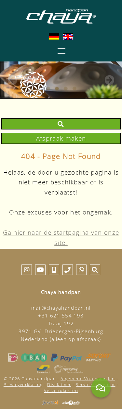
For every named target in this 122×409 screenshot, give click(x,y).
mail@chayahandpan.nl (61, 308)
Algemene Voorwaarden (88, 379)
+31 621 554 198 (61, 316)
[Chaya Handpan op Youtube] (40, 269)
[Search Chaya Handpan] (61, 124)
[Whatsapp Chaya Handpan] (81, 269)
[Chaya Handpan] (60, 16)
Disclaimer (59, 384)
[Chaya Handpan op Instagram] (27, 269)
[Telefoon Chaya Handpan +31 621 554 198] (68, 269)
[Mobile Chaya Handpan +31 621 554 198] (54, 269)
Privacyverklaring (23, 384)
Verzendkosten (61, 390)
